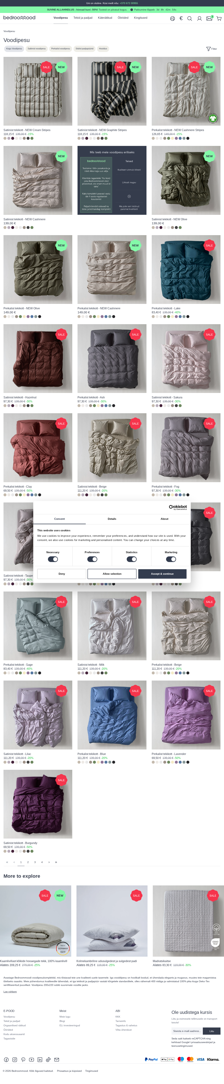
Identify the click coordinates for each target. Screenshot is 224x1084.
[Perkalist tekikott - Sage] (38, 626)
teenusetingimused (182, 1045)
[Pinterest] (23, 1059)
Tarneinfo (120, 1021)
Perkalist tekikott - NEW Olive (22, 308)
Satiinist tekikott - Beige (92, 486)
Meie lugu (64, 1016)
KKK (117, 1016)
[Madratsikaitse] (188, 921)
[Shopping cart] (219, 18)
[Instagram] (14, 1059)
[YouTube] (31, 1059)
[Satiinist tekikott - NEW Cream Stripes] (38, 91)
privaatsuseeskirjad (202, 1042)
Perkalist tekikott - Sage (18, 664)
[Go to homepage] (19, 17)
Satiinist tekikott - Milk (91, 664)
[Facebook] (7, 1059)
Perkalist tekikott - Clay (18, 486)
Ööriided (8, 1029)
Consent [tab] (59, 518)
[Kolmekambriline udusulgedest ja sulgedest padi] (112, 921)
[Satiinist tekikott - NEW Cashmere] (38, 180)
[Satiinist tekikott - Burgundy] (38, 804)
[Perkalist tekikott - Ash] (112, 358)
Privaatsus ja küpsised (69, 1070)
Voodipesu (9, 1016)
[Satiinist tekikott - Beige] (112, 447)
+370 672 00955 (128, 3)
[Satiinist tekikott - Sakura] (186, 358)
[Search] (190, 18)
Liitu (211, 1031)
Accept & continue (162, 573)
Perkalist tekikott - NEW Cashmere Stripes (178, 130)
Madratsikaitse (162, 961)
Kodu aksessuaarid (14, 1034)
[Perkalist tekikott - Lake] (186, 269)
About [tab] (164, 518)
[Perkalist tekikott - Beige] (186, 626)
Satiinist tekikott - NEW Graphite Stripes (102, 130)
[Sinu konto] (199, 18)
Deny (62, 573)
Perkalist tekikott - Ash (91, 397)
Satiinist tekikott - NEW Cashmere (25, 219)
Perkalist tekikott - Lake (166, 308)
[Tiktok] (48, 1059)
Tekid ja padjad (12, 1021)
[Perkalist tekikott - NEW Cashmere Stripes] (186, 91)
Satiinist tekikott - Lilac (17, 753)
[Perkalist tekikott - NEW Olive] (38, 269)
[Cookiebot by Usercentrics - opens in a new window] (171, 507)
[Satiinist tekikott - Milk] (112, 626)
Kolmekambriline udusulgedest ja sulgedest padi (106, 961)
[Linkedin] (40, 1059)
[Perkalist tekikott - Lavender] (186, 715)
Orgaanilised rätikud (15, 1025)
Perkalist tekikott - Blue (92, 753)
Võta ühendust (123, 1029)
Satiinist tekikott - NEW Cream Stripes (27, 130)
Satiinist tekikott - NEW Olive (169, 219)
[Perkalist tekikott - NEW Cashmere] (112, 269)
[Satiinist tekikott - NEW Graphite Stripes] (112, 91)
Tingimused (91, 1070)
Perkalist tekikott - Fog (165, 486)
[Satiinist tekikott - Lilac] (38, 715)
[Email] (56, 1059)
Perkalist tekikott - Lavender (169, 753)
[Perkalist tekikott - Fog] (186, 447)
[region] (112, 928)
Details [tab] (112, 518)
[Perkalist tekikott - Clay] (38, 447)
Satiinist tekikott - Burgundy (20, 843)
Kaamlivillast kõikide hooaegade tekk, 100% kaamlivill (33, 961)
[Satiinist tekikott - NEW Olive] (186, 180)
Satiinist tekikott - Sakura (167, 397)
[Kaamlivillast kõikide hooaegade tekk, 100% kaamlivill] (35, 921)
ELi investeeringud (69, 1025)
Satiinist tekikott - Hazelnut (20, 397)
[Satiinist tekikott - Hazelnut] (38, 358)
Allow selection (112, 573)
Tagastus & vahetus (126, 1025)
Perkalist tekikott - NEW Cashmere (99, 308)
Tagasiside (9, 1038)
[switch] (92, 559)
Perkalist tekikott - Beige (167, 664)
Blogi (62, 1021)
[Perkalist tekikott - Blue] (112, 715)
